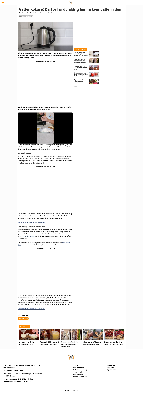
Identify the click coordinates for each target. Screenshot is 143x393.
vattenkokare (23, 318)
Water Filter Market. (28, 236)
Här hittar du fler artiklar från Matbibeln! (31, 222)
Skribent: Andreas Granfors (26, 15)
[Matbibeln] (70, 2)
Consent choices (71, 391)
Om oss (75, 365)
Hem (20, 12)
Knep (23, 12)
